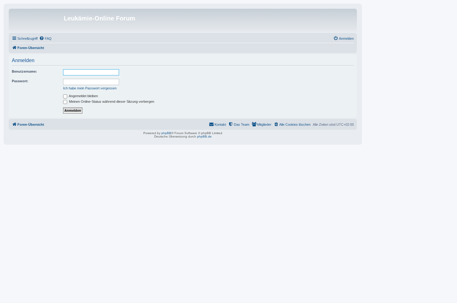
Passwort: (20, 81)
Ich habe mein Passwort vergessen (90, 88)
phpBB (166, 133)
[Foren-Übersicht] (37, 20)
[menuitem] (45, 38)
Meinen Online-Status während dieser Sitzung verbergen (111, 101)
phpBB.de (204, 136)
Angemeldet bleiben (83, 96)
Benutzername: (24, 71)
